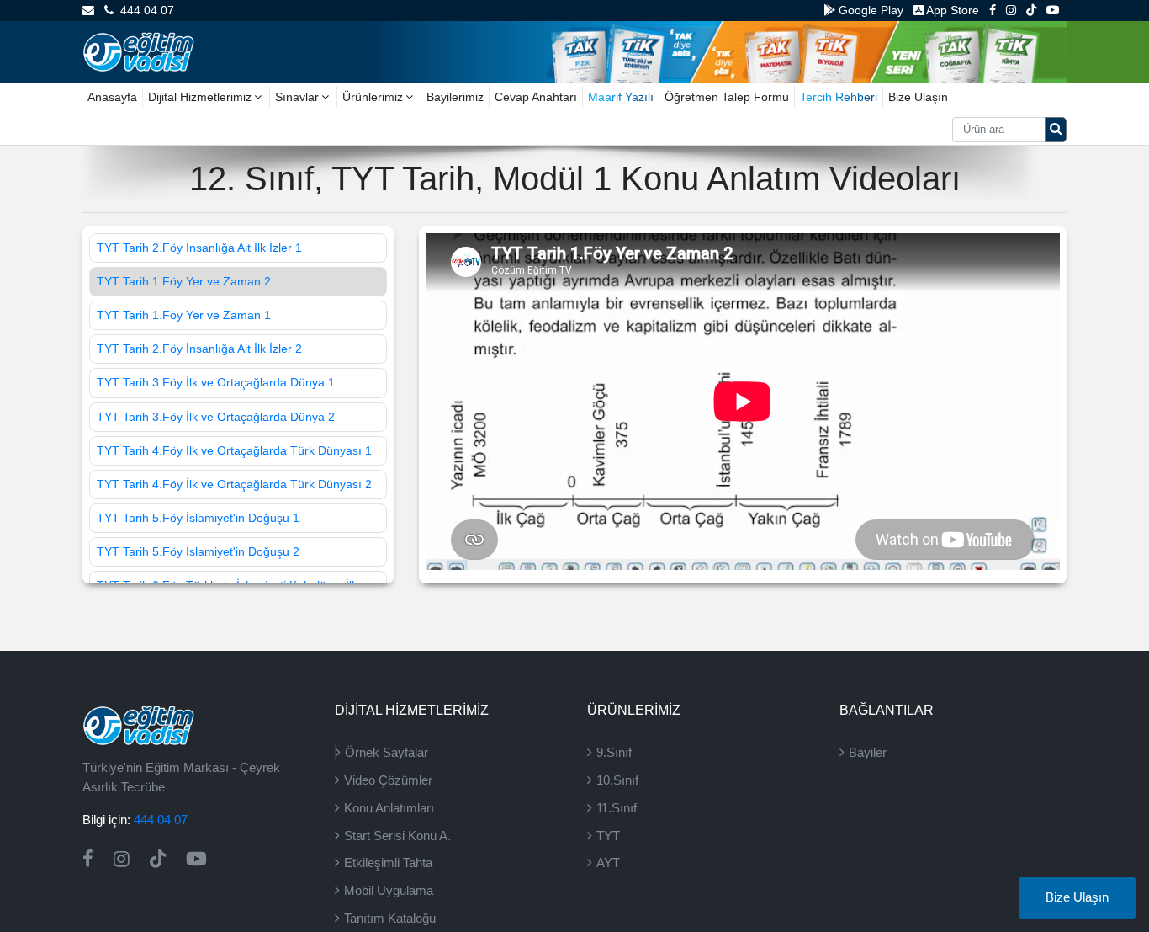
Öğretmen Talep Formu (727, 97)
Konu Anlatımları (389, 808)
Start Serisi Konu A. (397, 835)
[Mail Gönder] (88, 10)
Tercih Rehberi (838, 97)
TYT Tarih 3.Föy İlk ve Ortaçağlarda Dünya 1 (216, 382)
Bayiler (868, 752)
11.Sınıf (616, 808)
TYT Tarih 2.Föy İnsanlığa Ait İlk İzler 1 (199, 247)
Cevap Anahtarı (536, 97)
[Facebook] (992, 10)
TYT (608, 835)
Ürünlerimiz (372, 97)
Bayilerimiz (455, 97)
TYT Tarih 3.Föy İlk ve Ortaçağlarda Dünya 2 (216, 416)
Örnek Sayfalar (386, 752)
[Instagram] (1011, 10)
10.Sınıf (617, 780)
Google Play (869, 10)
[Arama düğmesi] (1056, 129)
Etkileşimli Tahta (388, 862)
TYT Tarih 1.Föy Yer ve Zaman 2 (184, 281)
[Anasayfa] (138, 50)
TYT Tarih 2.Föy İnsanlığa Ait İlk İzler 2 (199, 348)
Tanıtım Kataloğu (390, 918)
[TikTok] (1031, 10)
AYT (608, 862)
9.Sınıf (614, 752)
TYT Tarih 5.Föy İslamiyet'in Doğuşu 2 (198, 551)
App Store (951, 10)
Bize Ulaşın (918, 97)
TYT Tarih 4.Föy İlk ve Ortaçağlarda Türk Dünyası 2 (234, 484)
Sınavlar (297, 97)
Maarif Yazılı (621, 97)
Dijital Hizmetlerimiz (200, 97)
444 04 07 (144, 10)
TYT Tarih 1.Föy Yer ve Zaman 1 (184, 315)
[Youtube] (1053, 10)
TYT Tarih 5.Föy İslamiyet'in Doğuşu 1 (198, 518)
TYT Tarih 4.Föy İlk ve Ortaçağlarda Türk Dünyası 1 (234, 450)
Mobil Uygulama (388, 890)
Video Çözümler (388, 780)
